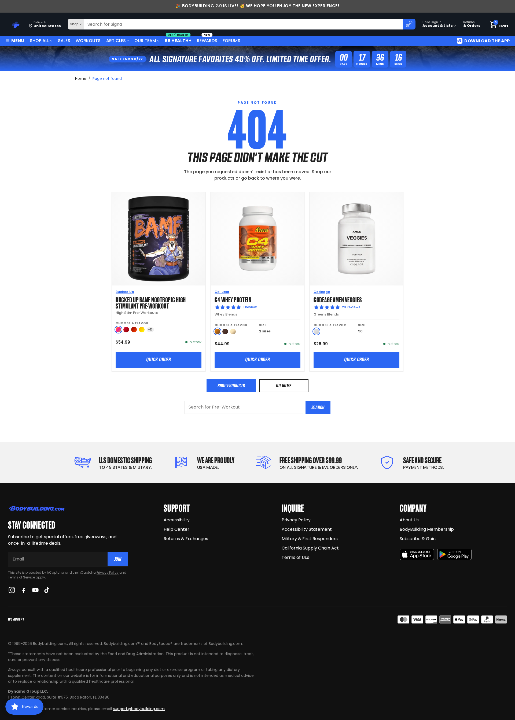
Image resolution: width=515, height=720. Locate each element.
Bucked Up (125, 292)
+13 (150, 330)
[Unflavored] (316, 331)
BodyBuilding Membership (427, 529)
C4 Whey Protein (233, 299)
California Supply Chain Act (310, 548)
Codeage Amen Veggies (338, 299)
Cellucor (222, 292)
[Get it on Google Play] (454, 554)
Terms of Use (296, 557)
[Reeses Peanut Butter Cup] (217, 331)
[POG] (118, 329)
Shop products (231, 385)
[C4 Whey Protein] (257, 238)
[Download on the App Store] (417, 554)
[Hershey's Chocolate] (225, 331)
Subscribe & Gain (418, 539)
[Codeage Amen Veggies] (356, 238)
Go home (283, 385)
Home (80, 78)
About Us (409, 520)
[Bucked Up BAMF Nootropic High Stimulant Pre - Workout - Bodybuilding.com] (158, 238)
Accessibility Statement (307, 529)
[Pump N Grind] (134, 329)
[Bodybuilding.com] (13, 24)
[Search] (409, 24)
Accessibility (177, 520)
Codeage (322, 292)
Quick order (158, 359)
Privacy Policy (108, 572)
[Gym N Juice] (142, 329)
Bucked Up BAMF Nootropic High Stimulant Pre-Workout (151, 302)
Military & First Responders (310, 539)
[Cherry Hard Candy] (126, 329)
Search (318, 407)
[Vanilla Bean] (233, 331)
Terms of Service (21, 577)
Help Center (176, 529)
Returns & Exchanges (186, 539)
